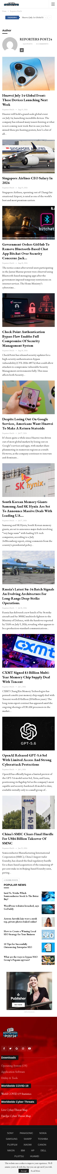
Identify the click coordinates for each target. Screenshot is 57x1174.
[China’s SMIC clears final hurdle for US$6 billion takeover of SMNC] (28, 812)
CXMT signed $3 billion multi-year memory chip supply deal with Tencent (26, 677)
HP (32, 1150)
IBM (23, 1150)
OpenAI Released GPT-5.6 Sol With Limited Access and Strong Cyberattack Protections (26, 760)
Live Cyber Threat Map (14, 1110)
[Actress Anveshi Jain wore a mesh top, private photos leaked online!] (48, 922)
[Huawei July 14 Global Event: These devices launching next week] (28, 73)
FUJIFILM (12, 1144)
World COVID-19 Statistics (16, 1094)
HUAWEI (34, 1156)
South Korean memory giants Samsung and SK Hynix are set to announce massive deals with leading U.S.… (27, 508)
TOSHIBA (43, 1139)
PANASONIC (26, 1133)
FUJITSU (19, 1156)
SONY (10, 1133)
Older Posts (11, 880)
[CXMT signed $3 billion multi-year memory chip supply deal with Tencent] (28, 651)
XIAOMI (28, 1144)
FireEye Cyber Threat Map (16, 1116)
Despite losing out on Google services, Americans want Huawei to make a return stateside (27, 423)
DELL (43, 1150)
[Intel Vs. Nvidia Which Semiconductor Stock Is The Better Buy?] (48, 896)
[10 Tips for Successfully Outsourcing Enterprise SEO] (48, 947)
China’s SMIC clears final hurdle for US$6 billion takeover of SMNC (27, 838)
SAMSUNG (11, 1139)
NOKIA (43, 1133)
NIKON (11, 1150)
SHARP (28, 1139)
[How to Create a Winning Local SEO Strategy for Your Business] (48, 935)
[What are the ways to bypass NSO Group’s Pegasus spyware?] (48, 960)
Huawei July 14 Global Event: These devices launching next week (25, 100)
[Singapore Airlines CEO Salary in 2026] (28, 156)
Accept (24, 1170)
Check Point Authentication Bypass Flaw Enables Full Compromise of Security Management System (23, 338)
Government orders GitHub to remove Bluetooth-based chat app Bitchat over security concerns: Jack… (25, 251)
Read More (35, 1171)
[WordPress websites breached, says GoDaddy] (48, 909)
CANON (42, 1144)
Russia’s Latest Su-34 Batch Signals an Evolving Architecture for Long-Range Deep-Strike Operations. (28, 596)
